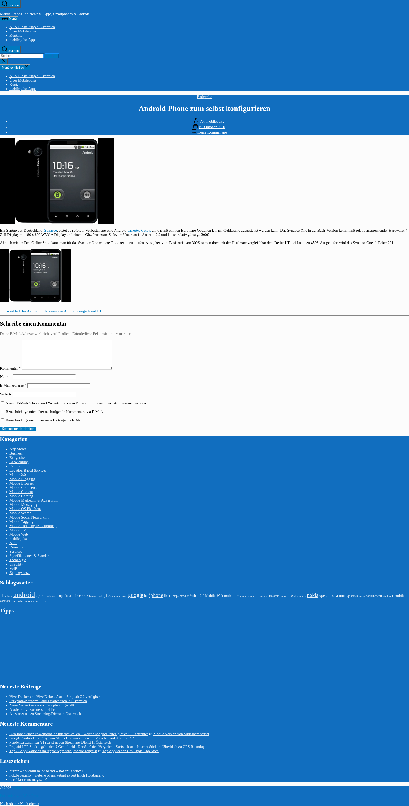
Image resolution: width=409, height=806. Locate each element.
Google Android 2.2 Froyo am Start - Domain (43, 738)
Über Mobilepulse (22, 31)
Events (14, 466)
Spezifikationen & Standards (30, 556)
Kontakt (15, 35)
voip (13, 601)
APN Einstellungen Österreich (32, 27)
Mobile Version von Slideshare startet (181, 734)
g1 (105, 595)
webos (20, 601)
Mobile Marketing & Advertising (33, 500)
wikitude (30, 601)
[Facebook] (406, 81)
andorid (8, 596)
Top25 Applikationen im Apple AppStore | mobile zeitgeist (53, 751)
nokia (312, 595)
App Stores (17, 449)
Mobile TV (17, 530)
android (24, 594)
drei (71, 596)
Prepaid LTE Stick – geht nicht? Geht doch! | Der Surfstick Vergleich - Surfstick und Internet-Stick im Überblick (93, 747)
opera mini (338, 595)
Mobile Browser (21, 483)
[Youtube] (406, 88)
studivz (387, 596)
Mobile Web (18, 534)
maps (176, 596)
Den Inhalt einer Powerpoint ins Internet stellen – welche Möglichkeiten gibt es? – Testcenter (78, 734)
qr (348, 596)
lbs (166, 595)
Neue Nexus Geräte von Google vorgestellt (41, 705)
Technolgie (17, 560)
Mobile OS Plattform (25, 509)
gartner (116, 596)
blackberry (51, 596)
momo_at (253, 596)
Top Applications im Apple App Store (130, 751)
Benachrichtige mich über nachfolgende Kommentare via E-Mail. (54, 412)
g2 (109, 596)
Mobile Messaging (23, 505)
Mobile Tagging (21, 522)
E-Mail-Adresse (13, 385)
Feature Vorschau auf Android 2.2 (108, 738)
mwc (291, 595)
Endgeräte (204, 97)
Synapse (50, 230)
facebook (81, 595)
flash (100, 596)
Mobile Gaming (21, 496)
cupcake (63, 596)
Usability (16, 564)
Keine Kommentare (212, 132)
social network (374, 596)
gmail (124, 596)
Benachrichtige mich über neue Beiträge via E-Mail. (44, 420)
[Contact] (406, 68)
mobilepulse (9, 10)
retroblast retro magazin (26, 780)
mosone (264, 596)
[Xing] (406, 108)
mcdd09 (184, 596)
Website (6, 394)
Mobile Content (21, 492)
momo (243, 596)
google (135, 595)
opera (323, 595)
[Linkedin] (406, 94)
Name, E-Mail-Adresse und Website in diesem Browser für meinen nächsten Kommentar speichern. (80, 403)
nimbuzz (301, 596)
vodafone (5, 600)
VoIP (13, 568)
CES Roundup (194, 747)
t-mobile (398, 596)
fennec (93, 596)
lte (170, 596)
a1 (1, 596)
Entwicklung (19, 462)
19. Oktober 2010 (212, 127)
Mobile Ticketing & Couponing (33, 526)
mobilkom (231, 596)
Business (16, 453)
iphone (156, 595)
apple (40, 595)
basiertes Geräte (139, 230)
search (354, 596)
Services (15, 551)
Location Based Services (27, 470)
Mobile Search (20, 513)
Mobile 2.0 (17, 475)
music (283, 596)
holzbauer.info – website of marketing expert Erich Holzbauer (55, 775)
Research (16, 547)
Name (6, 377)
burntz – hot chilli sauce (27, 771)
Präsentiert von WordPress (19, 796)
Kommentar (10, 368)
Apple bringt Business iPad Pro (32, 709)
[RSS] (406, 101)
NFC (13, 543)
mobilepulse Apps (22, 40)
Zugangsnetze (19, 573)
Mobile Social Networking (29, 517)
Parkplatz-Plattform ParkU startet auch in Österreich (48, 701)
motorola (274, 596)
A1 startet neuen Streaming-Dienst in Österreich (45, 714)
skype (362, 596)
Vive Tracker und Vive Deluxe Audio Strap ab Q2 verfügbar (54, 697)
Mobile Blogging (22, 479)
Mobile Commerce (23, 487)
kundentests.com (21, 742)
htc (146, 596)
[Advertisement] (35, 648)
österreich (41, 601)
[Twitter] (406, 74)
